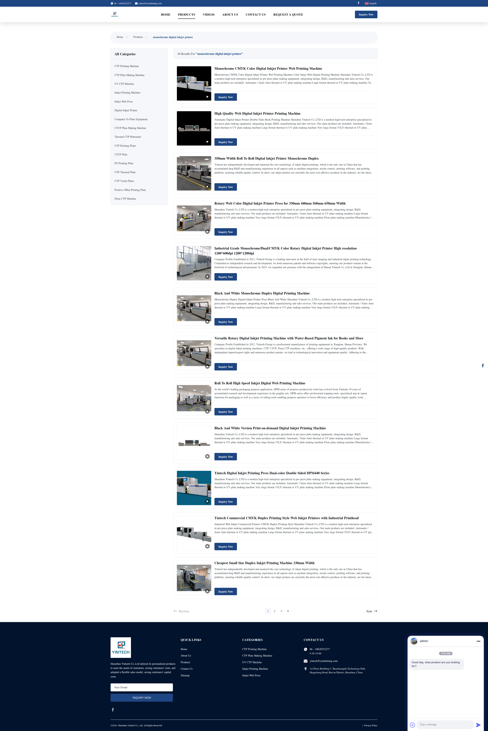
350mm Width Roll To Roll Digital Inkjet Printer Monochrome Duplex (266, 158)
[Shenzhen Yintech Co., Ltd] (115, 14)
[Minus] (478, 641)
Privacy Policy (370, 725)
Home (165, 14)
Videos (209, 14)
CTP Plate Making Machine (257, 655)
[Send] (478, 725)
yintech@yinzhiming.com (150, 3)
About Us (230, 14)
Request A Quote (288, 14)
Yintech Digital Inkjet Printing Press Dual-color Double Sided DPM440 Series (271, 472)
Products (186, 14)
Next (369, 611)
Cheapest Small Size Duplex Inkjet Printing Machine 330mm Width (264, 562)
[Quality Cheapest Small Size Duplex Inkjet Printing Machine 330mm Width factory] (194, 578)
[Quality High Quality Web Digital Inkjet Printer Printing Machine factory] (194, 128)
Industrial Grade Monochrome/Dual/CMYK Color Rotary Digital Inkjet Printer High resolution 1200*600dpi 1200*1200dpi (285, 250)
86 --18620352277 (320, 649)
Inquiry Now (366, 14)
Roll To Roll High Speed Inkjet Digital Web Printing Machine (259, 383)
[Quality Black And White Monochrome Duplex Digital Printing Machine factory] (194, 308)
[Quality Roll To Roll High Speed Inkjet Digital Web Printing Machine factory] (194, 398)
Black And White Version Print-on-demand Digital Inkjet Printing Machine (270, 427)
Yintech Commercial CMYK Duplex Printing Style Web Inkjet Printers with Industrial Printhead (286, 517)
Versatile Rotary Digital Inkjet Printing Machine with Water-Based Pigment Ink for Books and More (288, 338)
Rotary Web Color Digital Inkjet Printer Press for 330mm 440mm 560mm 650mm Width (280, 203)
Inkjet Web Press (251, 675)
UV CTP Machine (252, 662)
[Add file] (412, 725)
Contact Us (256, 14)
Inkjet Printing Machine (255, 668)
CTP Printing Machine (254, 649)
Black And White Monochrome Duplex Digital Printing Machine (262, 293)
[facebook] (113, 709)
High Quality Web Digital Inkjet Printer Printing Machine (257, 113)
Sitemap (185, 675)
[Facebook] (358, 3)
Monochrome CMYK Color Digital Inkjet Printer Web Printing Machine (268, 68)
